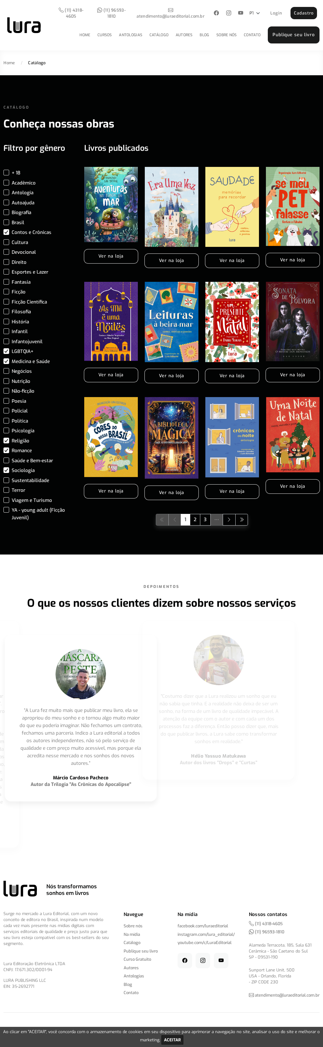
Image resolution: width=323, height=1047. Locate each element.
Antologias (130, 34)
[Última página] (241, 520)
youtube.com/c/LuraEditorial (205, 942)
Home (84, 34)
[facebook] (216, 13)
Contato (252, 34)
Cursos (104, 34)
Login (276, 13)
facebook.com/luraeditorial (203, 926)
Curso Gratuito (137, 959)
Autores (184, 34)
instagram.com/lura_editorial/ (206, 934)
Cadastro (304, 13)
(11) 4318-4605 (73, 13)
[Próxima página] (229, 520)
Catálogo (159, 34)
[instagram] (228, 13)
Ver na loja (111, 256)
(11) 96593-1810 (114, 13)
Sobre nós (226, 34)
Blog (204, 34)
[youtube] (241, 13)
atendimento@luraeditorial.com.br (170, 16)
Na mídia (132, 934)
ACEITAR (172, 1040)
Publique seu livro (294, 35)
